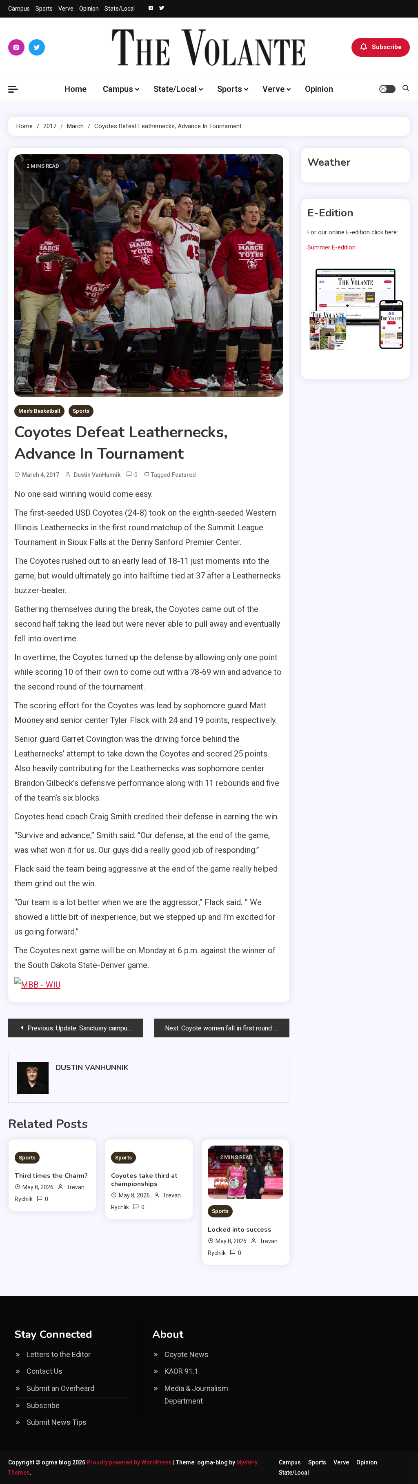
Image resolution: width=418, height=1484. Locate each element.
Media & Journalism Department (196, 1394)
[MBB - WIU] (37, 984)
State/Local (119, 8)
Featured (184, 475)
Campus (19, 8)
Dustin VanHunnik (97, 475)
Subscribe (387, 47)
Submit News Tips (57, 1422)
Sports (44, 8)
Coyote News (187, 1354)
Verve (65, 8)
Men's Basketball (39, 411)
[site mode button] (387, 89)
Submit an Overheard (60, 1388)
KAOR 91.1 (181, 1371)
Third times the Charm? (51, 1176)
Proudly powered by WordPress (130, 1462)
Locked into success (239, 1230)
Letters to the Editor (59, 1354)
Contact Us (44, 1371)
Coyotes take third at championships (144, 1180)
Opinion (89, 8)
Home (75, 89)
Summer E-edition (331, 247)
